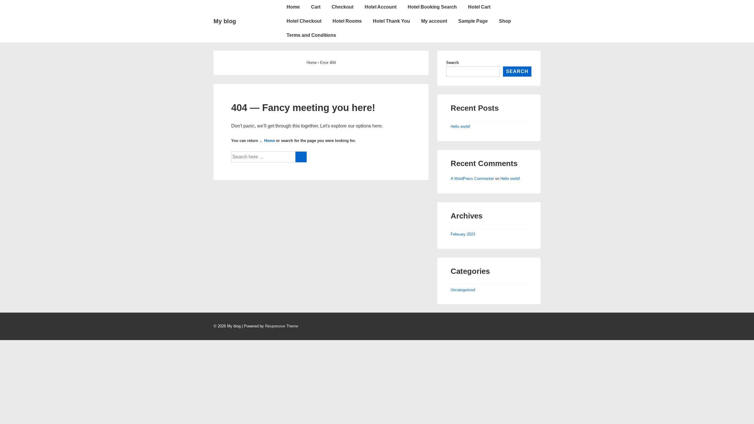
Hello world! (460, 126)
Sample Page (473, 21)
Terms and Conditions (311, 35)
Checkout (342, 6)
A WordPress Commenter (472, 178)
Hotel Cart (479, 6)
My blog (225, 21)
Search (452, 62)
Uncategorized (463, 290)
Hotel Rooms (347, 21)
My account (434, 21)
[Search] (301, 157)
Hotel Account (380, 6)
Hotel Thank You (391, 21)
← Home (267, 140)
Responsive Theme (281, 326)
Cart (315, 6)
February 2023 (463, 234)
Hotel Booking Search (432, 6)
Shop (505, 21)
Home (293, 6)
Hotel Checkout (304, 21)
